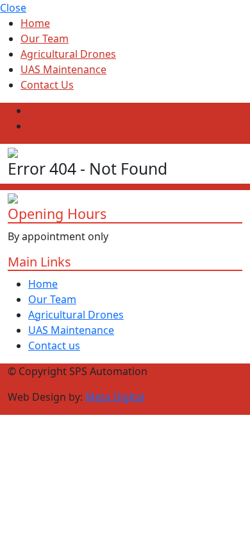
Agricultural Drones (68, 54)
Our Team (45, 38)
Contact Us (47, 85)
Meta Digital (114, 397)
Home (35, 23)
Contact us (54, 345)
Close (13, 8)
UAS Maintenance (63, 69)
